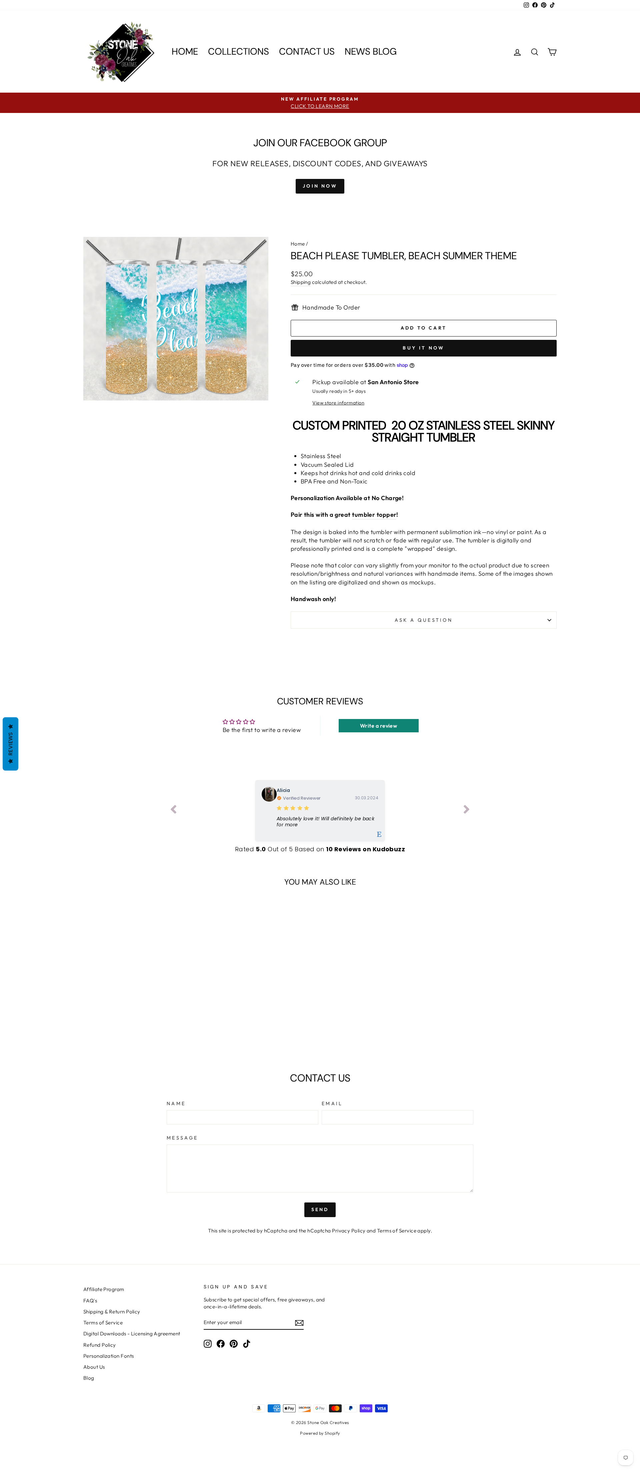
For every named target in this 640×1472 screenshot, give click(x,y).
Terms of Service (396, 1230)
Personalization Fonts (108, 1356)
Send (320, 1209)
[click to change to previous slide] (173, 811)
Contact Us (307, 51)
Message (182, 1138)
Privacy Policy (348, 1230)
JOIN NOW (320, 186)
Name (176, 1103)
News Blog (371, 51)
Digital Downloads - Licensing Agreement (131, 1333)
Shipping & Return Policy (111, 1311)
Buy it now (423, 348)
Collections (238, 51)
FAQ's (90, 1300)
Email (332, 1103)
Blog (88, 1378)
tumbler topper (374, 514)
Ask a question (424, 620)
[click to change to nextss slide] (466, 811)
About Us (94, 1367)
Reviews (10, 744)
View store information (338, 403)
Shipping (301, 282)
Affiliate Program (103, 1289)
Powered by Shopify (320, 1433)
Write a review (378, 725)
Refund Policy (99, 1345)
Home (185, 51)
